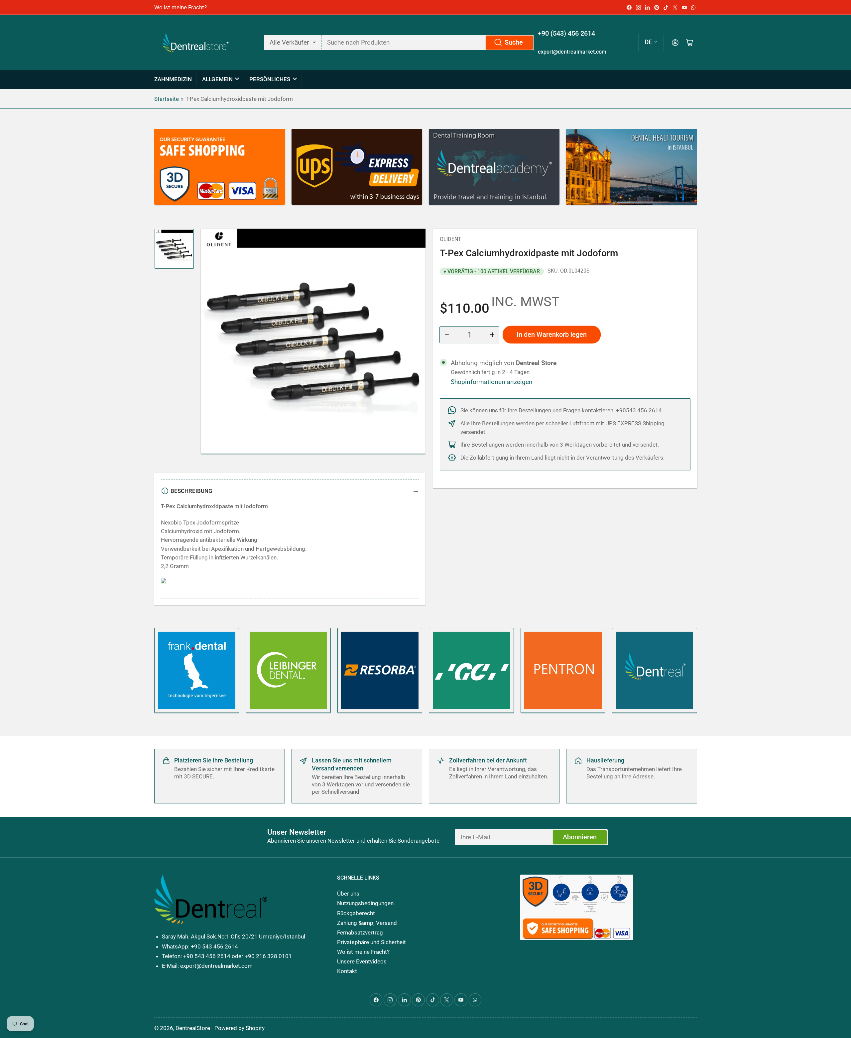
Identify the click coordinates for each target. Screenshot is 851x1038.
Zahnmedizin (173, 79)
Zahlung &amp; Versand (367, 923)
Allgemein (217, 79)
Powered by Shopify (239, 1028)
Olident (450, 239)
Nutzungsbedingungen (365, 903)
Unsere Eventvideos (362, 961)
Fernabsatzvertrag (360, 932)
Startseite (166, 99)
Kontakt (347, 971)
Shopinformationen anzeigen (492, 382)
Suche (514, 42)
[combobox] (427, 43)
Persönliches (269, 79)
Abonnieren (580, 837)
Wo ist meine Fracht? (180, 7)
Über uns (348, 893)
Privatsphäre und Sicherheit (371, 942)
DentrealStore (193, 1028)
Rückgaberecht (356, 913)
